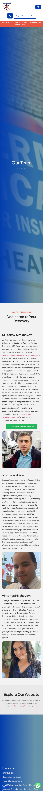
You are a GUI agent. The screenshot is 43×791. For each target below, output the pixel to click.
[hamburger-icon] (38, 7)
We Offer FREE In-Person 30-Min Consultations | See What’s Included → (21, 24)
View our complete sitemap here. (25, 706)
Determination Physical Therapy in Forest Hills (20, 355)
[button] (4, 787)
